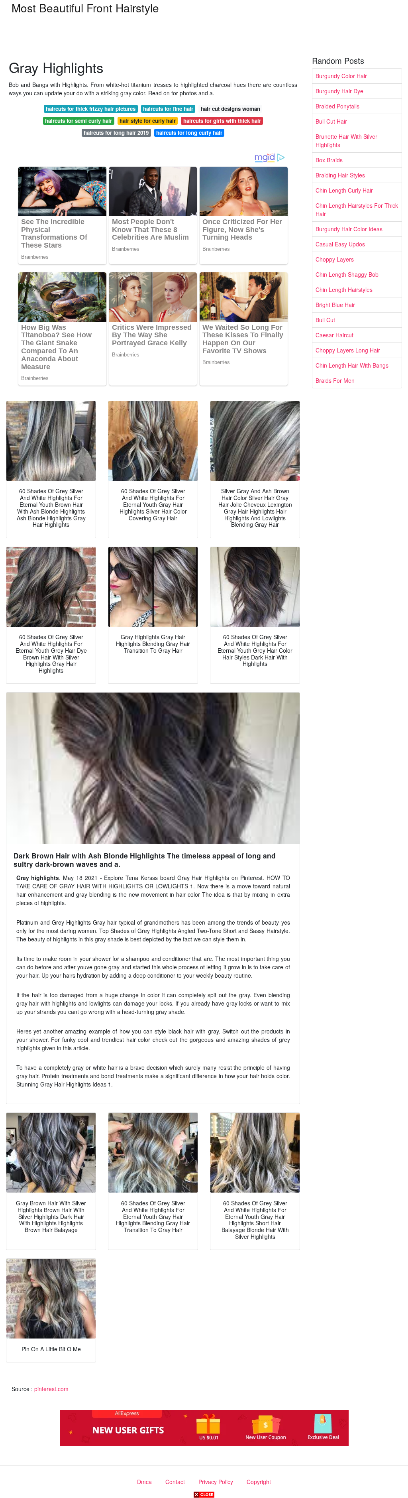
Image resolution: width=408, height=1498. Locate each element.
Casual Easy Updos (340, 244)
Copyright (259, 1482)
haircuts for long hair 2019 (116, 132)
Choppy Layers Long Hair (348, 350)
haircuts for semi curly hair (78, 120)
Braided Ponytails (337, 106)
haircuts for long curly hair (189, 132)
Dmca (144, 1482)
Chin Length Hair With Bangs (352, 365)
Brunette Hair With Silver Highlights (346, 140)
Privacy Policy (215, 1482)
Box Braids (329, 160)
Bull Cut (325, 320)
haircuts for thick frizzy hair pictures (90, 108)
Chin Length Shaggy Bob (347, 274)
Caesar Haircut (334, 335)
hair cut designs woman (230, 108)
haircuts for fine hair (168, 108)
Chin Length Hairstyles (344, 289)
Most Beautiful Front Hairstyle (85, 7)
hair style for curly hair (148, 120)
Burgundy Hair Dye (339, 91)
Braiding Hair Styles (340, 175)
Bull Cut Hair (331, 121)
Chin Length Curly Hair (344, 190)
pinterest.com (51, 1389)
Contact (175, 1482)
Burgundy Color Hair (341, 76)
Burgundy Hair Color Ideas (349, 229)
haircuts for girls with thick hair (222, 120)
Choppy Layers (335, 259)
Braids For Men (335, 380)
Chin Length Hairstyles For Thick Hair (357, 209)
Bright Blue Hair (335, 305)
